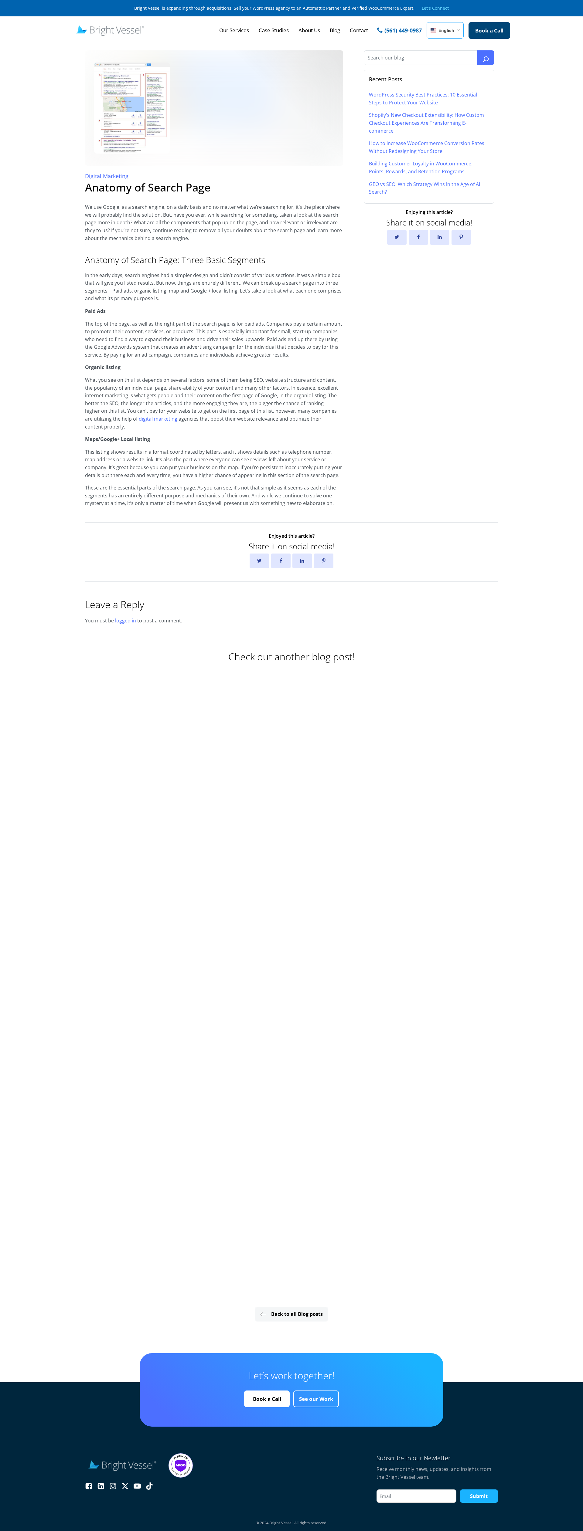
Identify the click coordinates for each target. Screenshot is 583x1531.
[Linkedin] (439, 237)
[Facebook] (418, 237)
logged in (125, 620)
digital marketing (158, 418)
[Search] (485, 57)
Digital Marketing (106, 176)
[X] (397, 237)
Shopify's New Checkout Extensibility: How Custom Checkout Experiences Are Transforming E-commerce (426, 123)
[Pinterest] (461, 237)
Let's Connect (435, 8)
